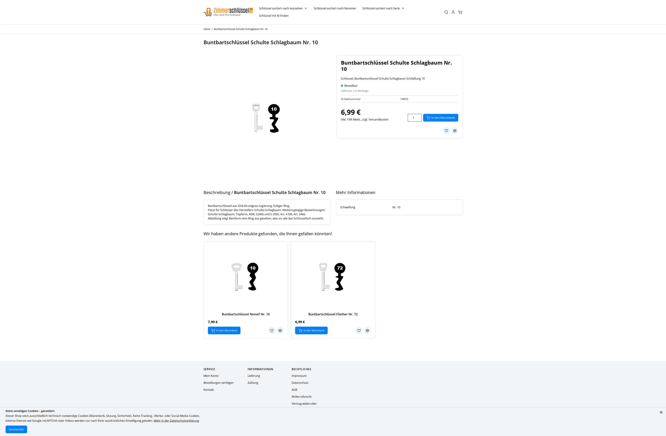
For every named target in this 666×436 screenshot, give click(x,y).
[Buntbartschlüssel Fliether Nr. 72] (333, 277)
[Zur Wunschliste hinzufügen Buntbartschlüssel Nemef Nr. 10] (271, 330)
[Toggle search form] (446, 12)
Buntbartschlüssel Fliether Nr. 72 (333, 314)
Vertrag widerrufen (304, 404)
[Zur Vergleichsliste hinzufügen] (454, 130)
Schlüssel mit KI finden (274, 16)
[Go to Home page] (228, 12)
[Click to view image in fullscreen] (267, 118)
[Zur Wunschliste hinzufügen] (446, 130)
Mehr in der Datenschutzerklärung (176, 421)
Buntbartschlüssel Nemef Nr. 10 (246, 314)
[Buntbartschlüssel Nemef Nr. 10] (245, 277)
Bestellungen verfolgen (219, 383)
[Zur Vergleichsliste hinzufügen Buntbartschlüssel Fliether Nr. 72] (367, 330)
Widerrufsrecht (302, 397)
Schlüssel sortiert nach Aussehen (281, 8)
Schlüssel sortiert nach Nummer (335, 8)
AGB (294, 390)
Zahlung (253, 383)
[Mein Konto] (453, 12)
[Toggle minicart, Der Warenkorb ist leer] (460, 12)
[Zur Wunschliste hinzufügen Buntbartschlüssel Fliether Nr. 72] (359, 330)
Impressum (299, 376)
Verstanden (16, 429)
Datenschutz (300, 383)
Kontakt (209, 390)
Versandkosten (378, 119)
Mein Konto (211, 376)
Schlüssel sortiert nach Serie (381, 8)
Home (207, 29)
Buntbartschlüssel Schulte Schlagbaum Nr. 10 (241, 29)
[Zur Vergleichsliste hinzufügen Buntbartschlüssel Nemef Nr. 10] (280, 330)
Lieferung (254, 376)
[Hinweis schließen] (661, 412)
